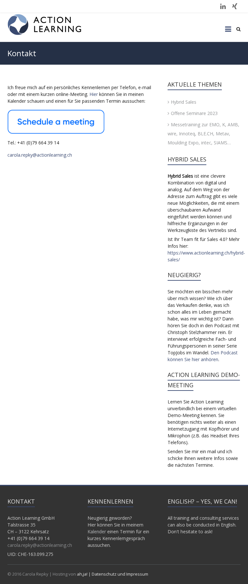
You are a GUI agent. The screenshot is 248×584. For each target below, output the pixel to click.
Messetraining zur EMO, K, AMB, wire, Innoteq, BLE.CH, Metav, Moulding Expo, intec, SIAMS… (203, 133)
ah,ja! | (84, 574)
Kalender (97, 531)
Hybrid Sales (183, 102)
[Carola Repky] (44, 24)
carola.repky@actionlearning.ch (39, 155)
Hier (93, 94)
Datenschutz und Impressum (120, 574)
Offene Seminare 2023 (194, 113)
